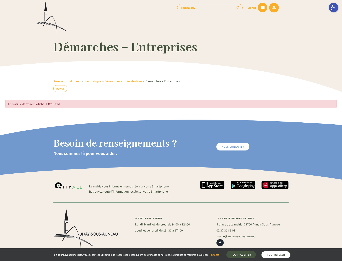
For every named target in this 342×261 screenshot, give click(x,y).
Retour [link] (60, 88)
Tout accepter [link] (241, 254)
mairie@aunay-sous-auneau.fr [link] (236, 236)
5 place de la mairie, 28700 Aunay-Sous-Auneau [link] (248, 224)
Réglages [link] (215, 254)
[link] (333, 7)
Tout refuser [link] (276, 254)
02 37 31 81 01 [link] (225, 230)
